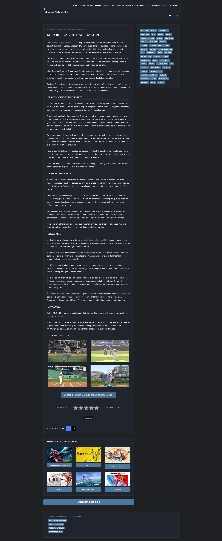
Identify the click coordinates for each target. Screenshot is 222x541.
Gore (160, 53)
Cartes (143, 42)
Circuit (162, 42)
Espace (153, 49)
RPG (148, 5)
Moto (151, 64)
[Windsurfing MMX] (88, 479)
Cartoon (153, 42)
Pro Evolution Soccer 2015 (59, 465)
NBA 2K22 (117, 489)
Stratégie (173, 5)
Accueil (51, 29)
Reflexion (144, 79)
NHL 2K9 (52, 74)
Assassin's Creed (147, 38)
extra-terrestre (165, 49)
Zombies (161, 82)
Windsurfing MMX (88, 489)
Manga (143, 64)
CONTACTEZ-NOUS (55, 532)
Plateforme (139, 5)
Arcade (98, 5)
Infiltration (145, 60)
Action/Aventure (86, 5)
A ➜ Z (75, 5)
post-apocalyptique (149, 75)
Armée (160, 34)
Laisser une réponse (89, 502)
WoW (153, 82)
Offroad (144, 67)
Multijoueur (162, 64)
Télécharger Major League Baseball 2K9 (89, 395)
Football (151, 53)
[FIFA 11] (59, 479)
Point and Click (156, 71)
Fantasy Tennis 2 (117, 466)
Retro (154, 79)
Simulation (156, 5)
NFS (171, 64)
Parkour (166, 67)
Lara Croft (164, 60)
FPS (113, 5)
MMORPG (129, 5)
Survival (144, 82)
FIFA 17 (88, 465)
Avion (159, 38)
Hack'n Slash (146, 56)
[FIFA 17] (88, 454)
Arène (168, 34)
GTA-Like (168, 53)
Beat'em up (169, 38)
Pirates (144, 71)
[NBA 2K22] (117, 479)
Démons (144, 49)
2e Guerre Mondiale (148, 31)
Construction (155, 45)
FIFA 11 (59, 489)
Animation (145, 34)
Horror (157, 56)
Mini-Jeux (120, 5)
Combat (144, 45)
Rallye (163, 75)
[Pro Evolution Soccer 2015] (59, 454)
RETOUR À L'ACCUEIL (56, 528)
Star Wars (163, 79)
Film (142, 53)
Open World (155, 67)
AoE (153, 34)
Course (106, 5)
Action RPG (163, 31)
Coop (167, 45)
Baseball (89, 418)
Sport (165, 5)
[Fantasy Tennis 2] (117, 455)
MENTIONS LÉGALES (56, 524)
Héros (165, 56)
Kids (155, 60)
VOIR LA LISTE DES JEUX (57, 520)
